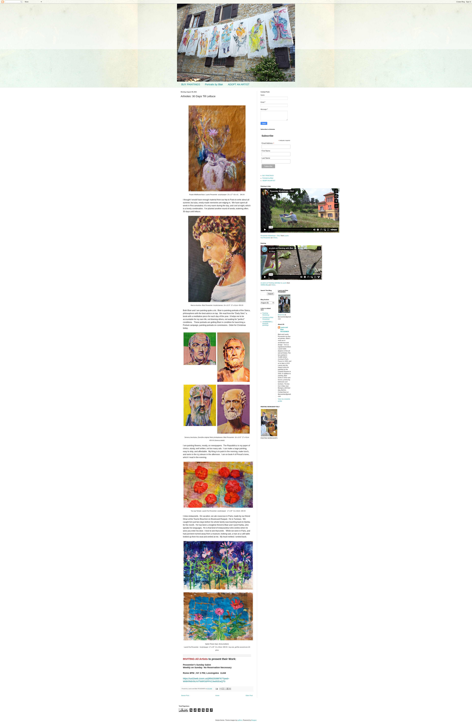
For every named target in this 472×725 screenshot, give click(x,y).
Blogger (253, 720)
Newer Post (185, 695)
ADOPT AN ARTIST (238, 84)
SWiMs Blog (265, 285)
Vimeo (275, 238)
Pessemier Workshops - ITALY (271, 236)
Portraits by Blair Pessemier (267, 318)
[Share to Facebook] (227, 689)
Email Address (268, 143)
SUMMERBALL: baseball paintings (267, 323)
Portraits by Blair (214, 84)
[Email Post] (216, 688)
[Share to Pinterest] (230, 689)
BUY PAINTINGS (190, 84)
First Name (266, 151)
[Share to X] (225, 689)
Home (217, 695)
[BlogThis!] (223, 689)
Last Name (266, 158)
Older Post (249, 695)
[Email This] (220, 689)
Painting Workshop (265, 314)
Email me (281, 315)
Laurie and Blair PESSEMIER (284, 329)
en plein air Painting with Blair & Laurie (274, 283)
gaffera (239, 720)
